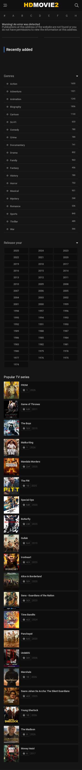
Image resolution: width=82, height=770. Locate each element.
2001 (16, 304)
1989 (16, 331)
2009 (41, 284)
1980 (16, 351)
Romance (15, 206)
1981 (65, 344)
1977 (16, 357)
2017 (65, 264)
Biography (15, 106)
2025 (16, 250)
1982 (41, 344)
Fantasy (14, 168)
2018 (41, 264)
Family (13, 160)
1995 (16, 317)
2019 (16, 264)
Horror (13, 183)
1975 (65, 357)
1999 (65, 304)
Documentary (17, 145)
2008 (65, 284)
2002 (65, 297)
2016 (16, 270)
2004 (16, 297)
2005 (65, 290)
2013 (16, 277)
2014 (65, 270)
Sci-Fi (13, 122)
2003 (41, 297)
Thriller (14, 221)
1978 (65, 351)
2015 (41, 270)
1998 (16, 310)
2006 (41, 290)
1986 (16, 337)
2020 (65, 257)
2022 (16, 257)
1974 (16, 364)
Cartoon (14, 114)
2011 (65, 277)
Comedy (14, 129)
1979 (41, 351)
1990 (65, 324)
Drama (14, 152)
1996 (65, 310)
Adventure (15, 91)
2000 (41, 304)
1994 (41, 317)
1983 (16, 344)
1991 (41, 324)
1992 (16, 324)
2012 (41, 277)
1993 (65, 317)
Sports (13, 213)
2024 (41, 250)
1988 (41, 331)
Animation (15, 99)
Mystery (14, 198)
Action (13, 83)
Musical (14, 191)
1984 (65, 337)
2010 (16, 284)
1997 (41, 310)
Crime (13, 137)
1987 (65, 331)
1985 (41, 337)
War (12, 229)
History (14, 175)
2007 (16, 290)
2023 (65, 250)
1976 (41, 357)
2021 (41, 257)
